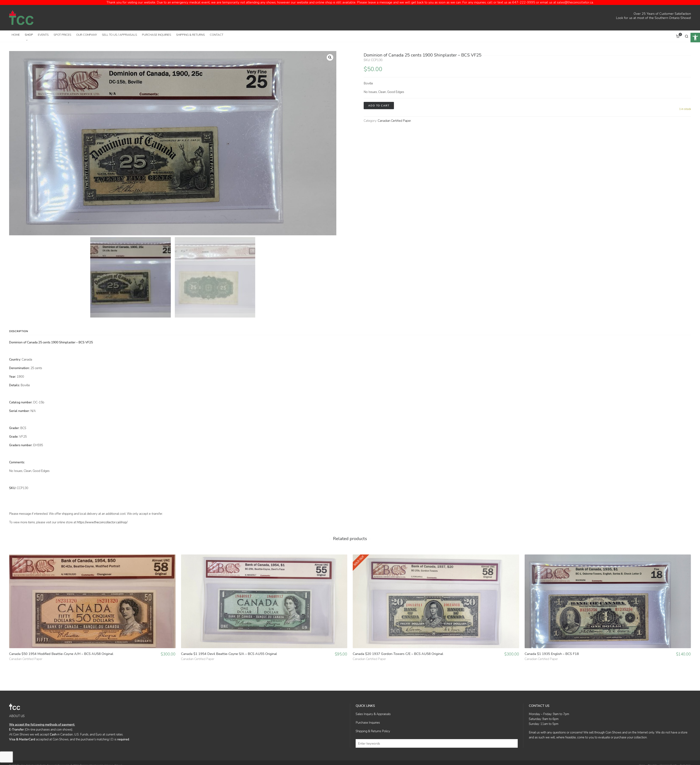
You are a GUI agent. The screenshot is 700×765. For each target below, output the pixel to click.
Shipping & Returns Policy (373, 731)
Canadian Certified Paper (394, 121)
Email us (534, 732)
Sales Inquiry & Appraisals (373, 714)
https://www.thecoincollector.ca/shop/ (102, 522)
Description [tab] (18, 331)
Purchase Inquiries (368, 723)
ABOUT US (17, 716)
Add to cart (379, 105)
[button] (695, 37)
